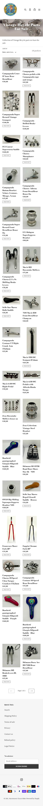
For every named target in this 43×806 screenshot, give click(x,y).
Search (7, 710)
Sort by (4, 49)
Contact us (8, 734)
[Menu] (39, 9)
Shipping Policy (10, 716)
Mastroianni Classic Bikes (17, 799)
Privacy (7, 728)
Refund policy (9, 740)
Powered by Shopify (32, 799)
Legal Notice (9, 746)
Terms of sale (9, 722)
